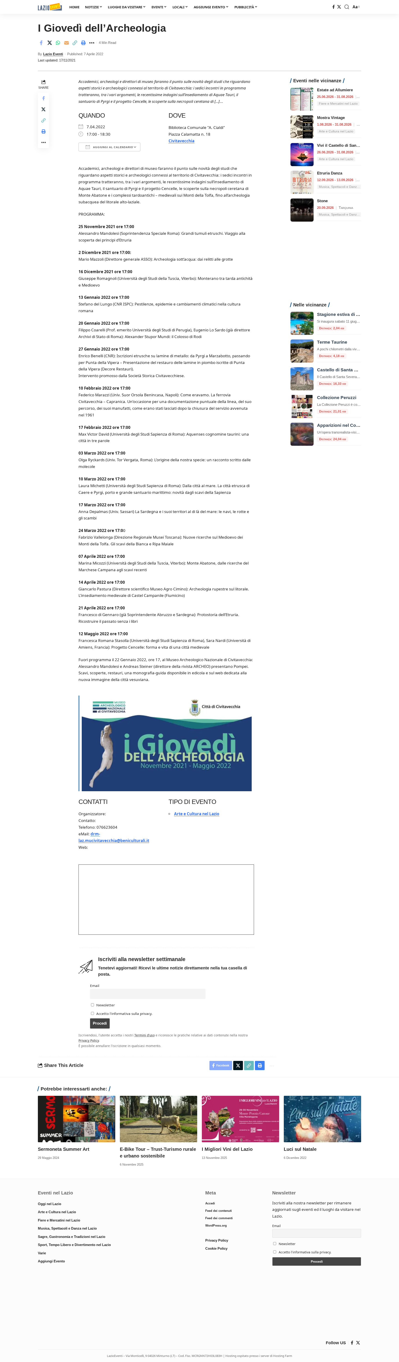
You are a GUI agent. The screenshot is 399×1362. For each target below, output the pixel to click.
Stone (322, 201)
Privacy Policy (89, 1040)
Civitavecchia (181, 141)
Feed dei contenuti (218, 1210)
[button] (347, 7)
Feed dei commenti (219, 1218)
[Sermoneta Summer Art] (76, 1119)
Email (94, 985)
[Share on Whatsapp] (58, 42)
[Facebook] (333, 7)
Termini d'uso (144, 1035)
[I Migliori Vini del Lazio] (240, 1119)
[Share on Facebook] (41, 42)
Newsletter (105, 1005)
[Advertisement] (325, 264)
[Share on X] (49, 42)
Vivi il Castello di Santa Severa (345, 145)
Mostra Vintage (331, 118)
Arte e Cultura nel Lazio (196, 813)
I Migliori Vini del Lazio (227, 1149)
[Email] (66, 42)
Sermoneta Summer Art (63, 1149)
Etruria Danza (329, 173)
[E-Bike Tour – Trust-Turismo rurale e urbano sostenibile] (158, 1119)
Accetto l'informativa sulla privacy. (124, 1013)
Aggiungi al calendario (112, 147)
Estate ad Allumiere (335, 90)
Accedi (210, 1203)
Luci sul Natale (300, 1149)
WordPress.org (216, 1225)
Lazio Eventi (53, 54)
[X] (339, 7)
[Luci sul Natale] (322, 1119)
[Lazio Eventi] (50, 7)
